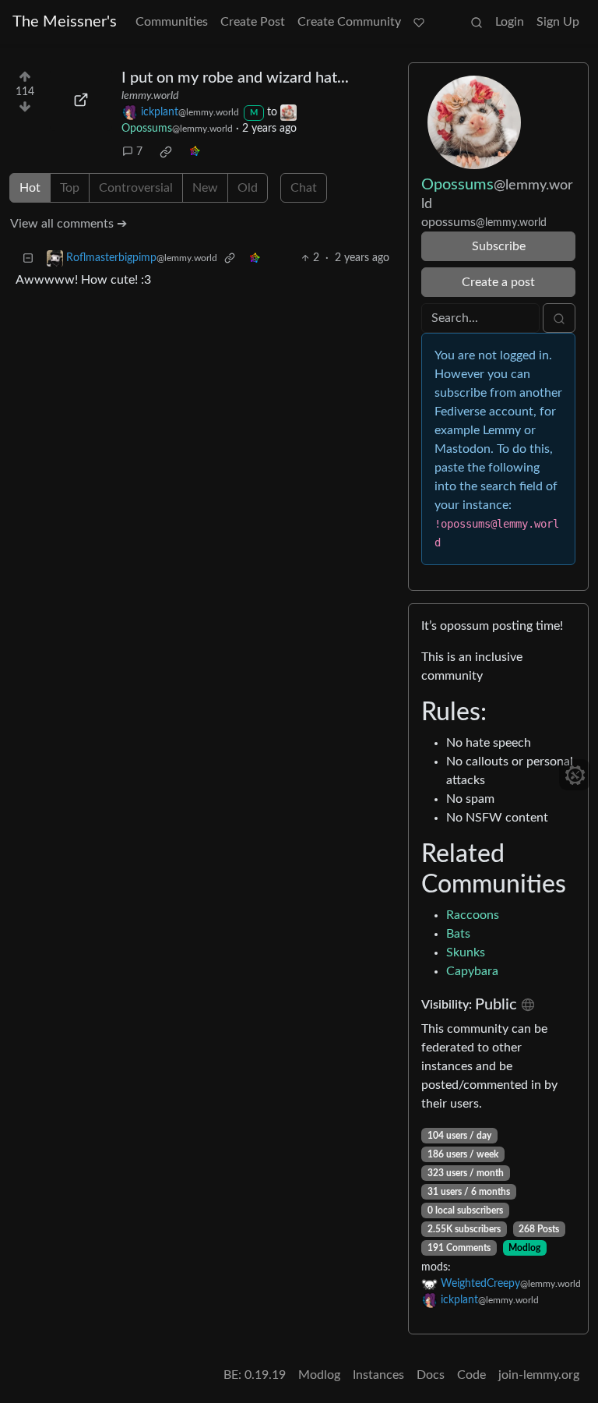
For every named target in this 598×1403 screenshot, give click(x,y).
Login (509, 22)
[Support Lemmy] (419, 21)
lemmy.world (149, 95)
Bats (458, 934)
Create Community (349, 22)
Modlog (524, 1248)
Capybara (472, 971)
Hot (29, 188)
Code (471, 1375)
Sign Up (557, 22)
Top (69, 188)
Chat (303, 188)
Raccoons (472, 915)
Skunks (465, 952)
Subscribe (499, 246)
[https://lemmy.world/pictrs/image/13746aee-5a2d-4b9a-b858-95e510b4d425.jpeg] (81, 100)
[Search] (476, 21)
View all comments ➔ (68, 223)
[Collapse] (28, 258)
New (205, 188)
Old (247, 188)
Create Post (252, 22)
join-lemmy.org (538, 1375)
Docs (431, 1375)
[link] (166, 152)
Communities (171, 22)
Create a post (498, 282)
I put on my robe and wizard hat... (235, 78)
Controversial (136, 188)
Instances (378, 1375)
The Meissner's (64, 22)
